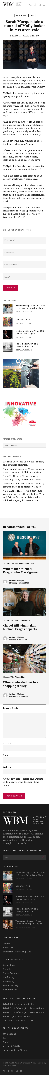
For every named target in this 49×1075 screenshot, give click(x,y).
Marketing (8, 977)
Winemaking (25, 620)
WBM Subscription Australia (18, 1004)
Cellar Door (9, 965)
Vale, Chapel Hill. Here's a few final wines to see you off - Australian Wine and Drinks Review (24, 494)
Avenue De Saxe (9, 1065)
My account (9, 1034)
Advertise (8, 947)
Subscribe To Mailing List (17, 951)
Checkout (8, 1042)
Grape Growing (11, 973)
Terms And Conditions (15, 1050)
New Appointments (22, 563)
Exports (7, 969)
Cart (5, 1038)
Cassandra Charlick (13, 484)
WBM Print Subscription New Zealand (23, 1012)
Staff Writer (16, 36)
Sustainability (10, 985)
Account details (11, 1046)
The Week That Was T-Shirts (18, 1020)
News (32, 563)
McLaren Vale (21, 15)
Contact (7, 943)
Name (7, 744)
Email (7, 755)
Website (7, 767)
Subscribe (10, 287)
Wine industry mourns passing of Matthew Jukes (23, 470)
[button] (44, 5)
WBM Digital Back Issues (16, 1016)
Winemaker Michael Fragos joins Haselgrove (22, 498)
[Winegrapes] (21, 389)
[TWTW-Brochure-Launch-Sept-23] (21, 429)
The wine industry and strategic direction (23, 463)
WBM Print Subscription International (24, 1008)
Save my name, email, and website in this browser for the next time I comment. (23, 782)
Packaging (8, 981)
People (31, 15)
